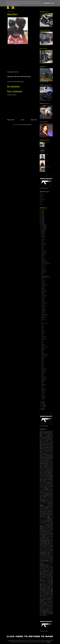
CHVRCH (41, 461)
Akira (46, 436)
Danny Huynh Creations (43, 467)
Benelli (44, 443)
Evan (42, 480)
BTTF (43, 450)
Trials (52, 594)
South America (46, 573)
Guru (42, 335)
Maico (40, 521)
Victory (42, 602)
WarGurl (42, 348)
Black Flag (49, 445)
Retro (46, 554)
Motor (44, 534)
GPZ (52, 491)
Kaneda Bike (43, 306)
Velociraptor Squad (44, 291)
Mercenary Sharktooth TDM (48, 527)
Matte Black (21, 81)
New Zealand (50, 539)
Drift (52, 474)
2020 (41, 217)
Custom (41, 465)
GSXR (49, 493)
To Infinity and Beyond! (44, 314)
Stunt (50, 580)
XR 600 (42, 249)
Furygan (41, 487)
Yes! (42, 322)
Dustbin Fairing (45, 476)
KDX (51, 511)
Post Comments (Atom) (25, 124)
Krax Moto (42, 283)
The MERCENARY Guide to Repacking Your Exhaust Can (45, 276)
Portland (50, 546)
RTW (48, 560)
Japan (44, 507)
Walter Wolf (50, 605)
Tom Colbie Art (43, 258)
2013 (41, 409)
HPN (46, 500)
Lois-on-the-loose (43, 518)
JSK (42, 510)
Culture (50, 464)
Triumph (42, 359)
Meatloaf (44, 524)
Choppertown (43, 460)
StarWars (49, 576)
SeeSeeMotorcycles (43, 566)
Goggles (48, 490)
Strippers (42, 580)
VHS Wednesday (45, 601)
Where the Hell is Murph (44, 607)
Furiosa (42, 394)
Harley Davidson (42, 495)
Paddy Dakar (46, 543)
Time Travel (49, 590)
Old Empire (50, 541)
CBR (40, 458)
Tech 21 (42, 241)
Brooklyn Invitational (49, 448)
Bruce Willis (47, 449)
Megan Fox (43, 525)
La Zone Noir (41, 196)
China (40, 459)
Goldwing (41, 491)
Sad (40, 561)
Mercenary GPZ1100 (45, 526)
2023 (41, 213)
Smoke (42, 237)
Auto (52, 440)
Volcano (52, 603)
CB (46, 457)
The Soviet (41, 590)
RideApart (42, 556)
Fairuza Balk (50, 481)
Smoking (51, 571)
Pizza (40, 546)
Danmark (42, 375)
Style (42, 366)
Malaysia (46, 521)
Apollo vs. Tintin (43, 269)
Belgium (41, 443)
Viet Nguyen (43, 254)
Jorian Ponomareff (48, 509)
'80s (48, 431)
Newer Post (10, 120)
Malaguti (43, 521)
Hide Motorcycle (46, 497)
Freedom (42, 304)
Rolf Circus (48, 558)
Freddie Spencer (42, 486)
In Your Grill (43, 393)
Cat (43, 457)
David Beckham (50, 467)
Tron (42, 596)
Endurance (42, 479)
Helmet (15, 81)
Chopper (44, 459)
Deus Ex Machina (46, 470)
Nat (45, 538)
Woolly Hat (45, 609)
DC (42, 468)
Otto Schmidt (51, 542)
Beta (46, 443)
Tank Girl (47, 587)
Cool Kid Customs (49, 463)
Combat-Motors (50, 462)
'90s (52, 431)
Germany (44, 488)
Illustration (50, 504)
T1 (41, 586)
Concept (42, 463)
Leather (42, 363)
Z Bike (50, 612)
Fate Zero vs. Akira (44, 305)
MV (44, 537)
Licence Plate (51, 517)
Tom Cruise (45, 592)
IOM (51, 506)
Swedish (47, 584)
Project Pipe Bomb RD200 (43, 548)
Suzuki (51, 583)
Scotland (50, 564)
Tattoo (51, 587)
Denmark (41, 469)
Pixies (51, 545)
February (43, 405)
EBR (49, 476)
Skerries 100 (41, 570)
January (43, 406)
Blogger (49, 642)
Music (41, 537)
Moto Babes (43, 288)
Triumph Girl (43, 397)
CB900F (50, 457)
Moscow (45, 532)
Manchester (50, 521)
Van (40, 600)
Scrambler (41, 565)
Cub (46, 464)
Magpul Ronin (43, 259)
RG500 (47, 555)
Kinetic (51, 512)
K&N (48, 510)
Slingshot (42, 235)
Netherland (41, 539)
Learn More (46, 3)
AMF (46, 437)
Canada (45, 455)
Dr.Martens (42, 474)
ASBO (48, 439)
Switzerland (43, 585)
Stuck (46, 580)
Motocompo (50, 533)
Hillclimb (51, 497)
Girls (12, 81)
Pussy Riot (41, 551)
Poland (44, 546)
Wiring (48, 608)
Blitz (52, 445)
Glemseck (49, 489)
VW (44, 604)
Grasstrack (47, 492)
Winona (45, 608)
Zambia (41, 613)
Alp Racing (44, 437)
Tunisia (41, 597)
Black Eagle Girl (43, 250)
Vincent (50, 602)
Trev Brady (48, 594)
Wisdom (51, 608)
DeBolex (51, 468)
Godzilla (45, 490)
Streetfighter (50, 578)
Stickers (46, 577)
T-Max (49, 585)
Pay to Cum (43, 282)
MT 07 (42, 350)
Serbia (49, 566)
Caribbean (45, 456)
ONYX (40, 542)
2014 (41, 408)
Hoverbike (41, 500)
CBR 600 (44, 458)
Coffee (43, 462)
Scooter (45, 564)
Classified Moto (47, 461)
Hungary (45, 501)
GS (45, 493)
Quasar (51, 551)
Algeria (41, 437)
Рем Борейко (43, 349)
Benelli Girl (42, 357)
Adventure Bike (50, 433)
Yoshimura (42, 612)
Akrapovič (50, 436)
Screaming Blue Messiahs (49, 565)
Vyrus (47, 604)
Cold (46, 462)
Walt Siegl (45, 605)
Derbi (44, 469)
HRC (49, 500)
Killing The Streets (44, 261)
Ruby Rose (51, 560)
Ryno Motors (43, 331)
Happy (50, 494)
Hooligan (50, 499)
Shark (52, 566)
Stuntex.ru (50, 581)
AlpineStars (43, 390)
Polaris (47, 546)
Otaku (47, 542)
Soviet (52, 573)
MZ (40, 538)
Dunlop (40, 476)
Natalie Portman (50, 538)
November (43, 226)
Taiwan (41, 587)
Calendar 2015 (49, 454)
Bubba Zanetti (43, 244)
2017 (41, 221)
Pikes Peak (44, 545)
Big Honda (42, 444)
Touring (45, 593)
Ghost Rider (43, 337)
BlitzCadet (42, 293)
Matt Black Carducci (47, 166)
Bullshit (41, 452)
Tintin (40, 591)
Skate (50, 569)
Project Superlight (50, 548)
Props (42, 550)
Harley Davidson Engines (44, 354)
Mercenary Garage (49, 525)
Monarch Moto (43, 236)
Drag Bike (47, 474)
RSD (45, 560)
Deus (42, 340)
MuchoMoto (43, 239)
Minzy (48, 529)
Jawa (40, 508)
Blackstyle (46, 160)
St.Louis (46, 576)
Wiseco (42, 609)
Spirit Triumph (43, 296)
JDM (46, 508)
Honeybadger (46, 499)
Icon (48, 502)
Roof (46, 559)
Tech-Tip (51, 588)
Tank (43, 587)
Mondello (48, 530)
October (43, 227)
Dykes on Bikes (43, 272)
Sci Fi (51, 562)
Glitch (40, 490)
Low (47, 519)
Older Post (34, 120)
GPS (49, 491)
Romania (43, 559)
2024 (41, 212)
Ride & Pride (51, 555)
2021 (41, 216)
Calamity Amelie (43, 336)
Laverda (48, 515)
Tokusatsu (49, 591)
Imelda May (44, 505)
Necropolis (42, 376)
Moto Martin (41, 533)
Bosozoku (45, 447)
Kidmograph (43, 344)
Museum (51, 536)
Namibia (43, 538)
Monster (47, 531)
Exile (42, 324)
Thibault (46, 590)
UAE (45, 598)
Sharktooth (43, 567)
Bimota (51, 444)
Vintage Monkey (47, 603)
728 (42, 245)
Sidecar (41, 568)
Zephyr (44, 613)
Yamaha (42, 611)
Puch (44, 550)
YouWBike (41, 201)
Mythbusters (50, 537)
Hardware (42, 381)
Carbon (49, 455)
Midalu (44, 528)
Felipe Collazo (43, 379)
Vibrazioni (51, 601)
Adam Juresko (43, 319)
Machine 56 (43, 372)
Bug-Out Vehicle (44, 451)
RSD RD (42, 257)
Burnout (48, 452)
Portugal (41, 547)
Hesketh (42, 497)
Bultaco (44, 452)
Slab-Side (41, 571)
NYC (44, 541)
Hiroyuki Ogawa (42, 498)
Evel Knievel (47, 480)
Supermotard (41, 583)
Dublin (42, 475)
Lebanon (51, 516)
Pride (42, 273)
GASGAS (42, 488)
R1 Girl (42, 248)
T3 (45, 586)
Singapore (47, 569)
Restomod (41, 554)
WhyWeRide (41, 608)
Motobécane (46, 533)
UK (47, 598)
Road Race (48, 556)
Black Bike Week (45, 445)
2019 (41, 218)
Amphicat (49, 437)
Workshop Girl (43, 384)
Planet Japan (41, 204)
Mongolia (51, 530)
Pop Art (42, 326)
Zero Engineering (49, 613)
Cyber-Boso (46, 154)
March (42, 404)
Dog (47, 473)
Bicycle (52, 443)
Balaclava (41, 442)
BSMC (40, 450)
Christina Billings (49, 460)
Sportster (46, 575)
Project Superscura (43, 549)
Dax (40, 468)
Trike (42, 595)
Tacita (51, 586)
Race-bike (41, 552)
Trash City (42, 240)
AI (41, 436)
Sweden (43, 584)
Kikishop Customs (46, 512)
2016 (41, 222)
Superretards (47, 583)
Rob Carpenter (51, 557)
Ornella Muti (43, 542)
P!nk (41, 543)
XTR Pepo (41, 193)
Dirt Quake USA (43, 315)
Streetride (51, 579)
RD (43, 553)
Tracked (50, 593)
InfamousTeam (43, 371)
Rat (40, 553)
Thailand (41, 589)
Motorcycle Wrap (49, 534)
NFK (40, 202)
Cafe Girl (42, 367)
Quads (47, 551)
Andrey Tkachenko (44, 368)
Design (52, 469)
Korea (50, 513)
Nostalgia (41, 541)
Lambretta (42, 514)
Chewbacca (43, 301)
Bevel (48, 443)
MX (46, 537)
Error (46, 148)
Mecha (48, 524)
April (42, 402)
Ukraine (52, 598)
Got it (52, 3)
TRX (49, 596)
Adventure (43, 433)
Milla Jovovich (48, 528)
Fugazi (51, 486)
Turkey (44, 597)
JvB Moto (45, 510)
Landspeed (41, 515)
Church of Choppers (42, 199)
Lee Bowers (43, 517)
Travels (44, 594)
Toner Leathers (51, 592)
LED (40, 517)
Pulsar (47, 550)
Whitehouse (50, 607)
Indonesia (42, 506)
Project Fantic (51, 547)
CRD (40, 464)
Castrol (48, 456)
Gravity (51, 492)
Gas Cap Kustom (51, 487)
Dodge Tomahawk (43, 473)
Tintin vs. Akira (43, 268)
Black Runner (43, 278)
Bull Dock (50, 451)
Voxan (42, 604)
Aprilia (52, 438)
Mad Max (45, 520)
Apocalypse (47, 438)
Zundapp (46, 614)
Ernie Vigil (51, 479)
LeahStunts (42, 516)
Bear (51, 442)
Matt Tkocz (41, 523)
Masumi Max (46, 522)
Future (44, 487)
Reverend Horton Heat (42, 555)
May (42, 401)
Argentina (45, 439)
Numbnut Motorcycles (44, 323)
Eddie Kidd (48, 477)
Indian (52, 505)
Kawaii (43, 511)
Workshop (44, 610)
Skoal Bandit (50, 570)
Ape (42, 438)
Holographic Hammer (49, 498)
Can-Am (42, 455)
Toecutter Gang (43, 253)
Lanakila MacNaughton (48, 514)
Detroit (42, 470)
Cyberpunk (51, 465)
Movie (42, 535)
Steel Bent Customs (48, 142)
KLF (45, 513)
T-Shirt (52, 585)
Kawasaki (47, 511)
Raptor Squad (43, 380)
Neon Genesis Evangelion (45, 262)
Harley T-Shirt (43, 385)
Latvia (45, 515)
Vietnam (46, 602)
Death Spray (46, 468)
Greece (40, 493)
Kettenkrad (41, 512)
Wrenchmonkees (50, 610)
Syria (46, 585)
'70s (44, 431)
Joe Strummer (42, 509)
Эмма (44, 615)
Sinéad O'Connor (42, 569)
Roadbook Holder (45, 557)
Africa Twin (51, 435)
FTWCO (47, 486)
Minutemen (44, 529)
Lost (50, 518)
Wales (50, 604)
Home (22, 120)
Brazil (42, 448)
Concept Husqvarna (44, 302)
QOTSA (45, 551)
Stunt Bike (41, 581)
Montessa (50, 531)
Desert (47, 469)
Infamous (42, 327)
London (47, 518)
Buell (52, 450)
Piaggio (41, 545)
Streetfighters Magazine (45, 579)
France (49, 485)
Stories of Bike (45, 578)
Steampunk (41, 577)
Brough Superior (42, 449)
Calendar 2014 (42, 454)
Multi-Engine (46, 536)
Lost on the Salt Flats (44, 284)
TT (51, 596)
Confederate (43, 388)
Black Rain (42, 353)
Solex (49, 572)
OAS (47, 541)
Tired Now (42, 297)
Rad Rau (42, 318)
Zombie (41, 614)
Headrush (42, 287)
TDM (42, 588)
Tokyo (41, 592)
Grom (43, 493)
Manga (41, 522)
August (43, 230)
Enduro (47, 479)
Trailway (41, 594)
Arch (41, 439)
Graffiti (43, 492)
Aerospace (51, 434)
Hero (52, 496)
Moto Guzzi (49, 532)
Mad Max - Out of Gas (44, 346)
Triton (47, 595)
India (48, 505)
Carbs (52, 455)
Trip (45, 595)
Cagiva (45, 453)
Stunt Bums (46, 581)
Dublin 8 (45, 475)
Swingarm (51, 584)
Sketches (45, 570)
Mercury (42, 341)
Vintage (41, 603)
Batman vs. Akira (43, 309)
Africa (47, 435)
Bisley (40, 445)
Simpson (46, 568)
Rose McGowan (50, 559)
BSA (50, 449)
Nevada (46, 539)
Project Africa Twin (45, 547)
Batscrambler (43, 310)
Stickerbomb (43, 370)
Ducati (49, 475)
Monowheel (42, 531)
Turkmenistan (48, 597)
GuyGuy (44, 494)
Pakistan (51, 543)
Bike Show (47, 444)
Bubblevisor (47, 450)
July (42, 231)
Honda (41, 499)
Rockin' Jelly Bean (43, 265)
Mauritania (41, 524)
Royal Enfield (41, 560)
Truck (46, 596)
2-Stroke (43, 432)
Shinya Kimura (43, 392)
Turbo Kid (42, 345)
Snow (42, 572)
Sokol (42, 328)
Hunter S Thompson (50, 501)
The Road (49, 589)
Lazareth (51, 515)
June (42, 232)
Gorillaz (44, 491)
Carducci (42, 456)
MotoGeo (41, 534)
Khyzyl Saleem (43, 292)
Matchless (42, 332)
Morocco (41, 532)
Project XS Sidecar (50, 549)
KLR (47, 513)
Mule (43, 536)
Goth (47, 491)
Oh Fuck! (42, 313)
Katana (42, 279)
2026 (41, 209)
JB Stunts (43, 508)
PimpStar (48, 545)
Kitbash (41, 513)
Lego (47, 517)
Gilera (48, 488)
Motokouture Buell (44, 389)
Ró (45, 556)
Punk (50, 550)
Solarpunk (46, 572)
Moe (44, 530)
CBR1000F (48, 458)
